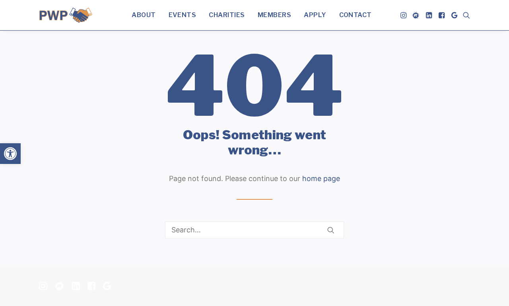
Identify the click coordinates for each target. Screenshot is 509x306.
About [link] (143, 15)
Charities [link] (227, 15)
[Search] (254, 229)
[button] (331, 230)
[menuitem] (143, 15)
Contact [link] (355, 15)
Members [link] (274, 15)
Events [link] (182, 15)
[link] (10, 153)
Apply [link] (315, 15)
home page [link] (321, 178)
